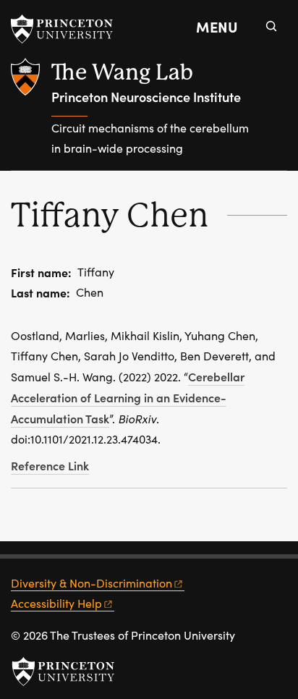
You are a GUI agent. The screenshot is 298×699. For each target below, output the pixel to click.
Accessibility (56, 603)
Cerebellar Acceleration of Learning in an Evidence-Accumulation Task (127, 397)
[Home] (31, 114)
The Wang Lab (122, 72)
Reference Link (50, 465)
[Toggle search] (271, 26)
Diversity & (91, 582)
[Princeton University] (69, 28)
